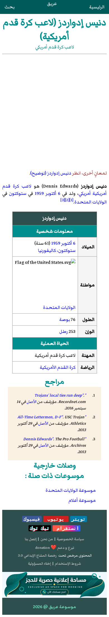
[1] (71, 200)
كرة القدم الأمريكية (57, 367)
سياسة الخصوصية (70, 539)
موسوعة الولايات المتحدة (71, 490)
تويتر (79, 519)
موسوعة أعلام (82, 500)
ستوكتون (17, 193)
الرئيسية (97, 7)
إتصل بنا (31, 539)
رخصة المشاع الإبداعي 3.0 (37, 555)
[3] (62, 200)
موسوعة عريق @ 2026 (54, 606)
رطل (63, 331)
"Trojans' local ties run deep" (60, 395)
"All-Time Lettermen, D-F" (51, 417)
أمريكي (85, 193)
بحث (9, 7)
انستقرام (66, 528)
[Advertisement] (54, 111)
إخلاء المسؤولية (39, 563)
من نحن (47, 539)
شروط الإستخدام (68, 563)
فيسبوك (31, 519)
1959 (39, 193)
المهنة (88, 355)
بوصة (64, 319)
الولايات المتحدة (90, 202)
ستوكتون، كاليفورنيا (56, 250)
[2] (67, 200)
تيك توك (39, 528)
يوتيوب (56, 519)
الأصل (31, 402)
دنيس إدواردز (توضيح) (50, 173)
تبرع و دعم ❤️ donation (54, 547)
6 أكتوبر (53, 193)
